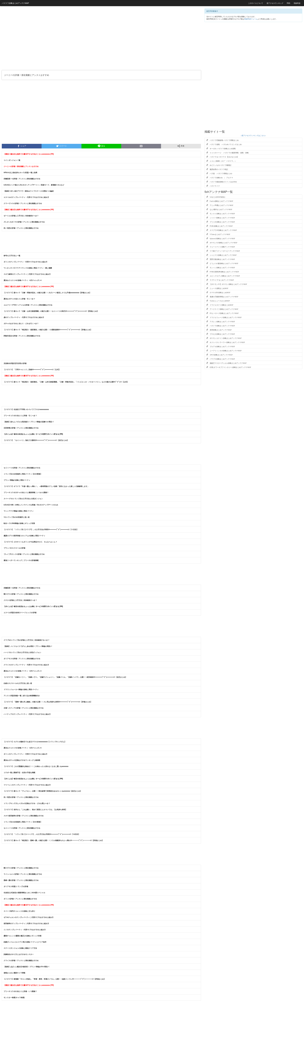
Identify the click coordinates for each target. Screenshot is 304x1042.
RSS (288, 3)
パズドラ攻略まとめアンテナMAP (15, 3)
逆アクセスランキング (275, 3)
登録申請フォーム (250, 19)
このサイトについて (255, 3)
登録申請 (297, 3)
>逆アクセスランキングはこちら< (253, 135)
